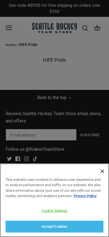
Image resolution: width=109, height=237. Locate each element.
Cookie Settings (54, 211)
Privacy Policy (85, 196)
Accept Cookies (55, 226)
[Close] (102, 171)
